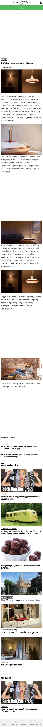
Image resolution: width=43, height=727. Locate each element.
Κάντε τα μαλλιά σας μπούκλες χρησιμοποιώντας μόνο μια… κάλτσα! (20, 498)
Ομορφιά (4, 494)
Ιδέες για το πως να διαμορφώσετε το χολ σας (19, 632)
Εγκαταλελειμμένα (7, 597)
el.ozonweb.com (8, 437)
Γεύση (3, 563)
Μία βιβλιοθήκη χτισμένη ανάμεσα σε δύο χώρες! (20, 600)
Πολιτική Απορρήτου (35, 724)
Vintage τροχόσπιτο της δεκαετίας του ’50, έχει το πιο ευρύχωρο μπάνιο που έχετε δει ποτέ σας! (21, 532)
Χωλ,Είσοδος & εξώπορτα (9, 630)
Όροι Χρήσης (23, 724)
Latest (21, 8)
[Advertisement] (21, 32)
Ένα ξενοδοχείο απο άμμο (11, 665)
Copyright (14, 724)
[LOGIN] (41, 3)
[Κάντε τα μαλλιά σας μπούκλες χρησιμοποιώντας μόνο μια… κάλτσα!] (21, 480)
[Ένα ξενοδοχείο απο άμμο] (21, 648)
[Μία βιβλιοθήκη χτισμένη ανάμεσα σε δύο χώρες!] (21, 583)
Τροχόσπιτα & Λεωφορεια (9, 528)
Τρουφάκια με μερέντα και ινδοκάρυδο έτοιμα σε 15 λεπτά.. (20, 567)
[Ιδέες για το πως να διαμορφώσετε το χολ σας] (21, 616)
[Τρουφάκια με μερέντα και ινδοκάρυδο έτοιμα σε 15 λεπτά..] (21, 549)
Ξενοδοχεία (5, 662)
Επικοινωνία (5, 724)
